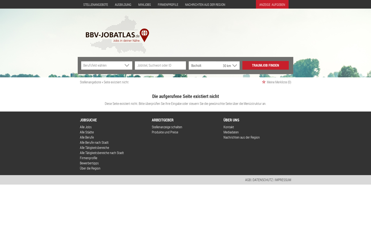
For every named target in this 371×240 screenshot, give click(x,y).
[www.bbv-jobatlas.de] (114, 30)
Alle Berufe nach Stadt (94, 142)
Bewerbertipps (89, 163)
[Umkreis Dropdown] (234, 65)
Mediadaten (231, 132)
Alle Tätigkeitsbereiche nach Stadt (102, 152)
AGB (248, 179)
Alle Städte (87, 132)
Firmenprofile (168, 4)
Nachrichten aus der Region (205, 4)
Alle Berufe (87, 137)
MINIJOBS (144, 4)
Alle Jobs (86, 127)
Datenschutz (263, 179)
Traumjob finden (265, 65)
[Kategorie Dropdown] (128, 65)
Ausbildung (123, 4)
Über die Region (90, 168)
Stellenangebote (95, 4)
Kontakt (229, 127)
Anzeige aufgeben (272, 4)
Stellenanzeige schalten (167, 127)
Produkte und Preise (165, 132)
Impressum (283, 179)
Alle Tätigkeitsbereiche (94, 147)
